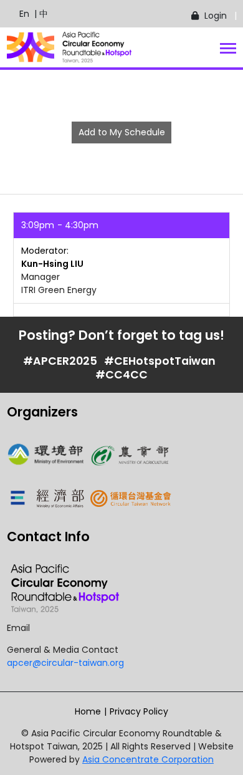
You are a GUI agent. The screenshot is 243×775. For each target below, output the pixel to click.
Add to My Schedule (122, 132)
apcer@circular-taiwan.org (65, 663)
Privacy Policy (139, 711)
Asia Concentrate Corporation (148, 759)
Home (88, 711)
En (18, 13)
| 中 (38, 13)
